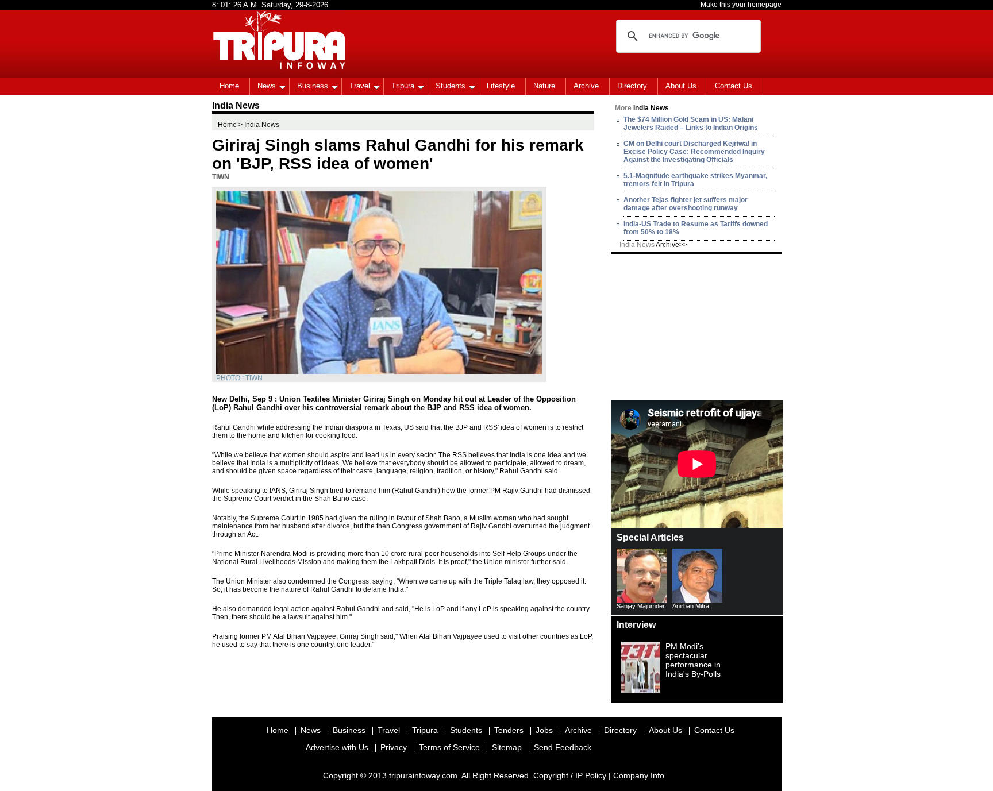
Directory (632, 86)
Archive (586, 86)
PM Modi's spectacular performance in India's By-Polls (693, 660)
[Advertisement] (697, 326)
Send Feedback (562, 747)
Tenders (509, 730)
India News (653, 245)
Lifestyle (501, 86)
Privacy (393, 747)
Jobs (544, 730)
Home (229, 86)
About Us (680, 86)
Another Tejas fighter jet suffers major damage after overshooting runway (685, 204)
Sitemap (507, 747)
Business (312, 86)
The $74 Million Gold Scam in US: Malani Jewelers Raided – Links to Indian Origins (690, 123)
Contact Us (733, 86)
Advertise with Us (337, 747)
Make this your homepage (741, 5)
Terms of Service (449, 747)
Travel (359, 86)
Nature (544, 86)
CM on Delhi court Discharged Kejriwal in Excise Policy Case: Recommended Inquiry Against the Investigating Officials (694, 152)
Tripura (402, 86)
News (266, 86)
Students (450, 86)
